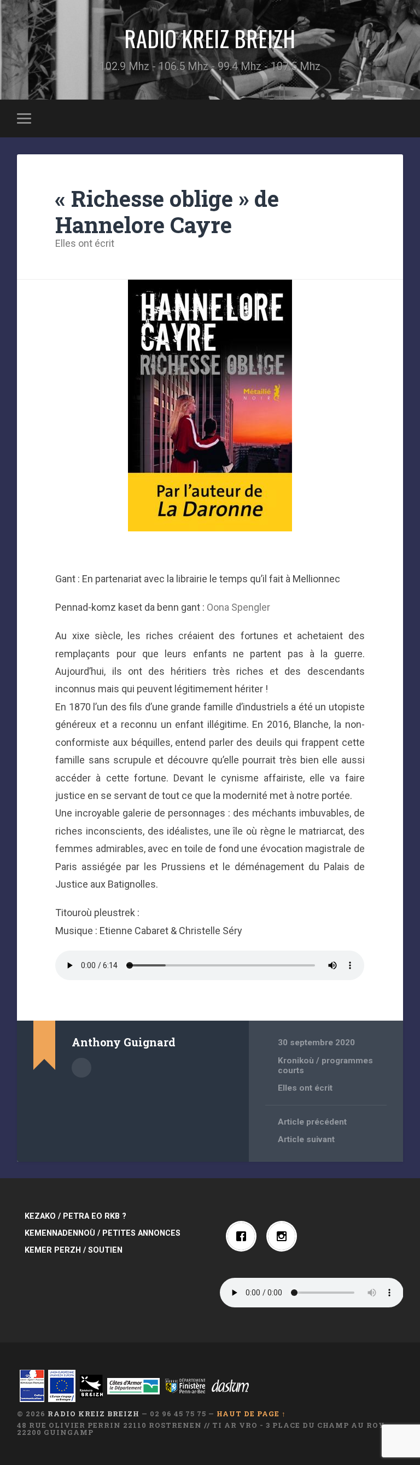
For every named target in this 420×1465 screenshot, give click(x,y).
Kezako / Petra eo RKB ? (75, 1216)
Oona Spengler (238, 607)
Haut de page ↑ (251, 1413)
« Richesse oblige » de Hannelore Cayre (167, 212)
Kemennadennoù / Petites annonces (102, 1233)
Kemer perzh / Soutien (73, 1250)
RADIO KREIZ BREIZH (209, 38)
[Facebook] (244, 1236)
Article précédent (312, 1122)
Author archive (81, 1068)
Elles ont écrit (84, 243)
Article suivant (306, 1139)
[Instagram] (284, 1236)
